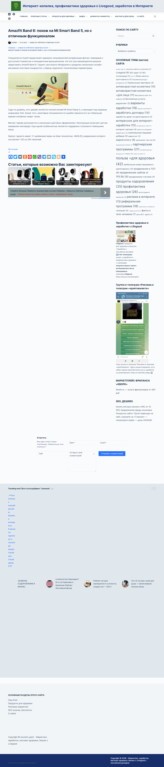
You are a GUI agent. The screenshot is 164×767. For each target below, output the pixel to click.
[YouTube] (9, 14)
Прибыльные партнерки (141, 83)
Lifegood (119, 243)
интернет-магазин (126, 129)
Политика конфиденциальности (22, 763)
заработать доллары (133, 112)
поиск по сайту (139, 154)
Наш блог (13, 700)
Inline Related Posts (104, 198)
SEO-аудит (136, 73)
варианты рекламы (145, 108)
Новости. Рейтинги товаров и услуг (45, 42)
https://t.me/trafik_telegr (140, 373)
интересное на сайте (143, 126)
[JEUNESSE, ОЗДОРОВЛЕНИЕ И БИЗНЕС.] (11, 584)
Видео (82, 16)
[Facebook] (14, 14)
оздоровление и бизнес (124, 145)
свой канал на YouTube (147, 207)
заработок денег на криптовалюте (134, 117)
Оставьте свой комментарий (82, 454)
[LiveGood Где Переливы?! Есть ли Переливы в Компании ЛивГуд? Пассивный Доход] (49, 583)
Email (103, 443)
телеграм (122, 210)
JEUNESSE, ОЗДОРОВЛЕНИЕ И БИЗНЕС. (26, 584)
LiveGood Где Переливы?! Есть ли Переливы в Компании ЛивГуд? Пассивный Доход (67, 583)
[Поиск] (155, 16)
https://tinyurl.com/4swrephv (127, 277)
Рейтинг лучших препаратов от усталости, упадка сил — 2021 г (105, 584)
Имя (72, 443)
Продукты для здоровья (63, 16)
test (133, 76)
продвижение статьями (142, 177)
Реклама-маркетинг (18, 707)
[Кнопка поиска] (153, 35)
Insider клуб (120, 69)
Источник (13, 149)
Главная (24, 16)
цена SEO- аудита (144, 214)
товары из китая (135, 211)
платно (129, 154)
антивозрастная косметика (135, 86)
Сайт (41, 453)
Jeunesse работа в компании (138, 69)
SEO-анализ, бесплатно (20, 710)
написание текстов (145, 140)
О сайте (140, 16)
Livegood (122, 72)
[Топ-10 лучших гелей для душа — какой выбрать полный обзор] (125, 583)
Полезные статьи (39, 16)
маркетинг (134, 136)
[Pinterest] (9, 18)
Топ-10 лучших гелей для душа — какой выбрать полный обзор (142, 584)
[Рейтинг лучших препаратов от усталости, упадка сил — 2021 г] (87, 583)
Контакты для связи (124, 16)
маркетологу (125, 139)
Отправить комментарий (112, 453)
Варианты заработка (100, 16)
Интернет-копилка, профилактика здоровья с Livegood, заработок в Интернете (88, 6)
